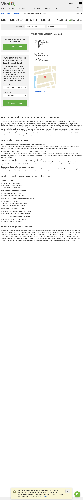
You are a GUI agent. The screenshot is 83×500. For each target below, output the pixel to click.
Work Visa (21, 8)
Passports (11, 8)
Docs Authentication (35, 8)
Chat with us (76, 20)
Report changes (39, 91)
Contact (55, 8)
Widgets (47, 8)
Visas (3, 8)
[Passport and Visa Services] (8, 4)
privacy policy (42, 496)
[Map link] (45, 77)
